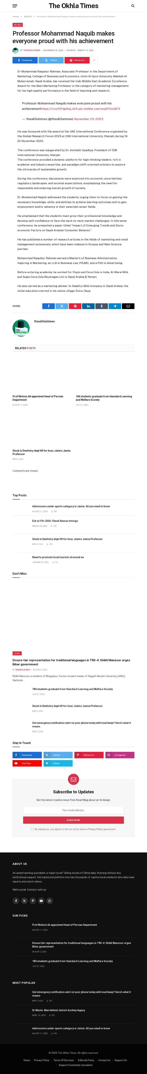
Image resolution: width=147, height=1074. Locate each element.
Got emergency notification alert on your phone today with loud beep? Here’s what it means (81, 724)
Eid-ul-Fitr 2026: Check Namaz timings (55, 520)
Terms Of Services (63, 1060)
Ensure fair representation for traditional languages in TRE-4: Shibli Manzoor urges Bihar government (71, 662)
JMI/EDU (17, 25)
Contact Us (104, 1060)
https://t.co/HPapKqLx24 (59, 109)
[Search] (132, 6)
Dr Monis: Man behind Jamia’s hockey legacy (58, 1010)
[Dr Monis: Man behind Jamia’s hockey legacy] (21, 1014)
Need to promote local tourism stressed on (58, 557)
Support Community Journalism (76, 1065)
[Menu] (15, 6)
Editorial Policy (86, 1060)
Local (17, 653)
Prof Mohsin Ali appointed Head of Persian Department (38, 398)
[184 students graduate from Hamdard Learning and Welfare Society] (105, 374)
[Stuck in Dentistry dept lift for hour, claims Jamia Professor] (42, 428)
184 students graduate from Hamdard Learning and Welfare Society (104, 398)
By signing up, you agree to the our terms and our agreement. (75, 829)
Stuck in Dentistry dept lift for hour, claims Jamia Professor (41, 452)
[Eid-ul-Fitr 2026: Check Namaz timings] (21, 525)
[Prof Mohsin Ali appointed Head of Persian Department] (42, 374)
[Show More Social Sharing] (94, 60)
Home (27, 1060)
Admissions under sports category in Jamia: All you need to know (71, 506)
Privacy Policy (95, 829)
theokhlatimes (31, 50)
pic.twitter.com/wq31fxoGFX (99, 109)
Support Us (121, 1060)
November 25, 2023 (88, 119)
